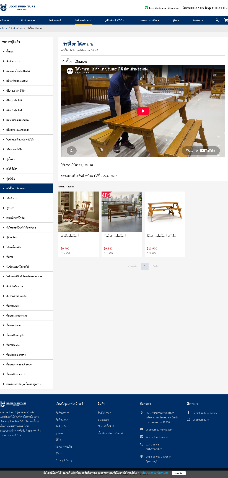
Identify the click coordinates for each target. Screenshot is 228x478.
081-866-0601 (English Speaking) (158, 459)
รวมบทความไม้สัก (147, 20)
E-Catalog (103, 419)
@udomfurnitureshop (157, 437)
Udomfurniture (201, 419)
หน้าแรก (4, 20)
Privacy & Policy (64, 460)
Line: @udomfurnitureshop (164, 7)
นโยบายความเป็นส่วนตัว (154, 472)
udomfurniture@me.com (159, 429)
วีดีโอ (58, 439)
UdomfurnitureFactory (205, 412)
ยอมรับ (179, 473)
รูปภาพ (59, 433)
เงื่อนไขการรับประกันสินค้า (111, 433)
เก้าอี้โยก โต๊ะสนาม (34, 28)
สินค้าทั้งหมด (104, 412)
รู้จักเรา (176, 20)
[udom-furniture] (17, 7)
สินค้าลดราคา (28, 20)
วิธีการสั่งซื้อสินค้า (106, 426)
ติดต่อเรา (198, 20)
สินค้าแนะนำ (55, 20)
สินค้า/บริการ (82, 20)
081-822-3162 (154, 449)
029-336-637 (153, 444)
